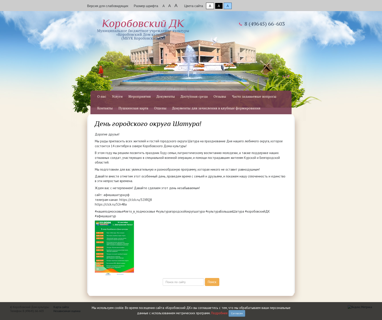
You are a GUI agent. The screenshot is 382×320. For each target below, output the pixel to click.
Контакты (105, 108)
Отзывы (220, 96)
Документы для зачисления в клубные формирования (216, 108)
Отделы (160, 108)
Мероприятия (139, 96)
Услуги (117, 96)
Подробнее (219, 313)
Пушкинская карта (133, 108)
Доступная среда (194, 96)
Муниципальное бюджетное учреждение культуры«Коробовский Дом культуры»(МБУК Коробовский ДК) (143, 29)
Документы (166, 96)
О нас (101, 96)
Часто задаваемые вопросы (254, 96)
